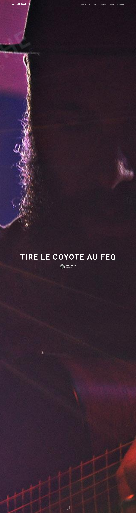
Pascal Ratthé (71, 265)
